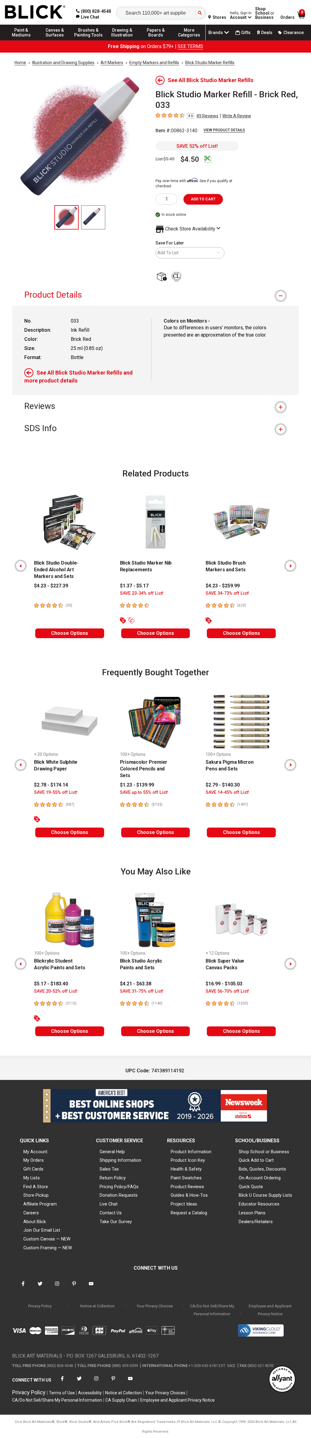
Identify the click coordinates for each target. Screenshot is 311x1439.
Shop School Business (264, 13)
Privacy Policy (40, 1306)
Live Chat (109, 1204)
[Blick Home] (35, 12)
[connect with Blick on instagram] (57, 1287)
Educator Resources (259, 1204)
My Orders (33, 1160)
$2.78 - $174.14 (51, 785)
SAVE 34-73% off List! (227, 593)
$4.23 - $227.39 (51, 586)
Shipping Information (120, 1160)
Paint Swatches (186, 1178)
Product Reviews (187, 1186)
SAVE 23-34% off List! (141, 593)
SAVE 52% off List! (197, 146)
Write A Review (236, 115)
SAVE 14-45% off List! (227, 792)
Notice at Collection (97, 1306)
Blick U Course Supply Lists (265, 1195)
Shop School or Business (264, 1151)
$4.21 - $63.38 (135, 984)
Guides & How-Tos (189, 1195)
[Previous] (21, 566)
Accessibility (90, 1392)
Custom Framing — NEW (47, 1247)
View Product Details (224, 130)
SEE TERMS (190, 46)
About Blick (34, 1221)
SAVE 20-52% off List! (55, 991)
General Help (112, 1151)
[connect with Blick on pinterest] (74, 1287)
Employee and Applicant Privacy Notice (270, 1310)
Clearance (293, 32)
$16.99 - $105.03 (224, 984)
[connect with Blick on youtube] (91, 1287)
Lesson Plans (252, 1213)
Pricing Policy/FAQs (119, 1186)
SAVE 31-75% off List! (141, 991)
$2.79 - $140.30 (223, 785)
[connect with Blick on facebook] (23, 1287)
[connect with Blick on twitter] (40, 1287)
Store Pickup (36, 1195)
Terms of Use (62, 1392)
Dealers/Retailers (256, 1221)
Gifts (246, 32)
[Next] (290, 566)
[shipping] (163, 277)
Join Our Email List (41, 1230)
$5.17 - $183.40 (51, 984)
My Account (35, 1151)
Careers (31, 1213)
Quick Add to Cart (256, 1160)
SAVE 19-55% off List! (55, 792)
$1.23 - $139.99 (137, 785)
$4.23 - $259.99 (223, 586)
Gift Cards (33, 1169)
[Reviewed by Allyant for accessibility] (282, 1379)
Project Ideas (184, 1204)
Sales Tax (109, 1169)
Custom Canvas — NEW (46, 1239)
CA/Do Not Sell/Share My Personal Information (212, 1310)
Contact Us (111, 1213)
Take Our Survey (116, 1221)
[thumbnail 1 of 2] (66, 217)
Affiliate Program (40, 1204)
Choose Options (69, 633)
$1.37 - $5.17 (134, 586)
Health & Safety (186, 1169)
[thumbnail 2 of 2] (93, 217)
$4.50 (189, 159)
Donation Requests (119, 1195)
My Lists (31, 1178)
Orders (287, 17)
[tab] (155, 295)
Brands (215, 32)
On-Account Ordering (260, 1178)
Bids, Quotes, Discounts (262, 1169)
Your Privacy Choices (155, 1306)
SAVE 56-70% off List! (227, 991)
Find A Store (35, 1186)
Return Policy (113, 1178)
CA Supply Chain (121, 1400)
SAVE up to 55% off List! (144, 792)
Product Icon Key (188, 1160)
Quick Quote (251, 1186)
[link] (87, 17)
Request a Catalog (189, 1213)
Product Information (191, 1151)
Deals (266, 32)
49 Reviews (207, 115)
